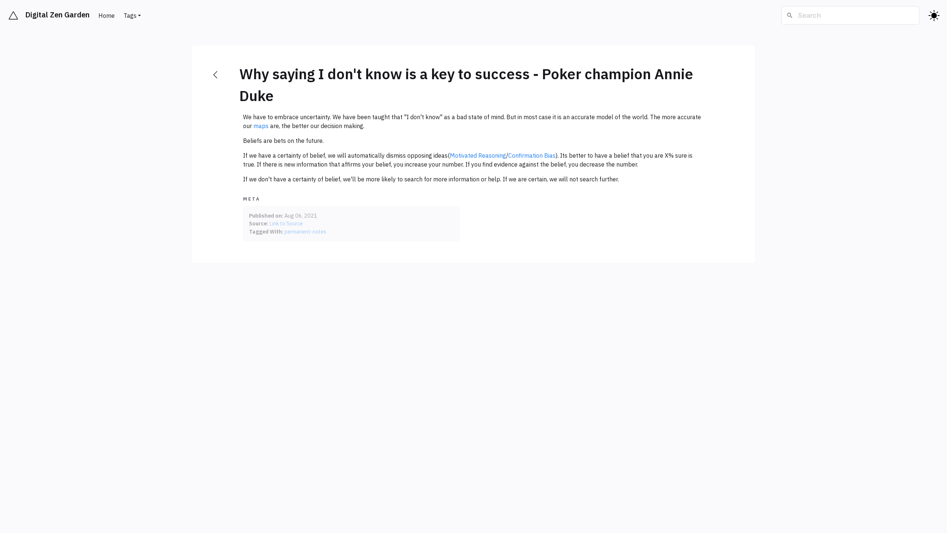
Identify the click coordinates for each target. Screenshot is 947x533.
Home (106, 15)
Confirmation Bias (532, 155)
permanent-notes (305, 231)
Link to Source (286, 223)
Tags (130, 15)
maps (261, 126)
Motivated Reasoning (478, 155)
